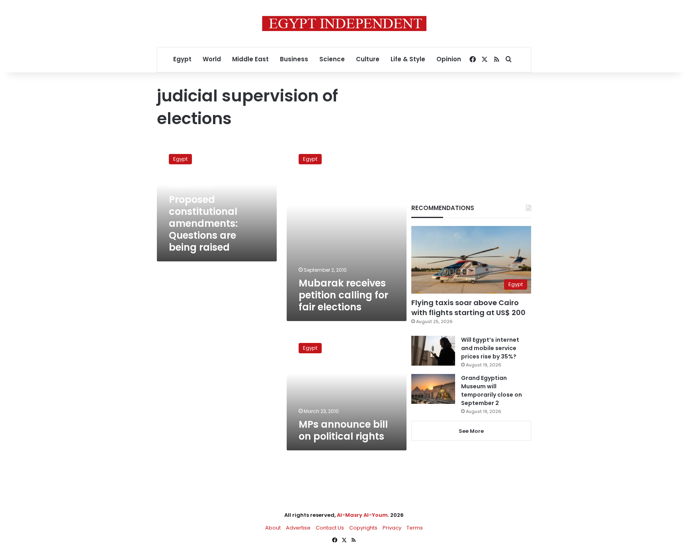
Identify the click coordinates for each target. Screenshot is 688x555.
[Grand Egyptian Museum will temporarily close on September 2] (433, 389)
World (212, 59)
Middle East (250, 59)
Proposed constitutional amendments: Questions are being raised (203, 223)
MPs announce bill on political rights (343, 430)
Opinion (448, 59)
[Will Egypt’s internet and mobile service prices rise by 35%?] (433, 351)
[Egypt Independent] (344, 23)
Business (294, 59)
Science (332, 59)
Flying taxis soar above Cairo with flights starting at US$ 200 (468, 307)
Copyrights (363, 528)
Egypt (182, 59)
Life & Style (408, 59)
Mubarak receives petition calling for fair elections (343, 295)
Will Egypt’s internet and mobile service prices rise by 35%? (490, 348)
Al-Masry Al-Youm (362, 515)
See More (471, 431)
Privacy (392, 528)
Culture (367, 59)
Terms (415, 528)
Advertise (298, 528)
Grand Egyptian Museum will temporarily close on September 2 (491, 390)
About (273, 528)
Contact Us (330, 528)
